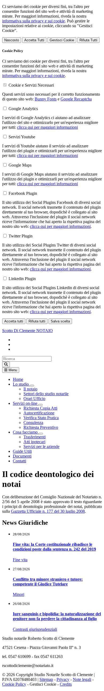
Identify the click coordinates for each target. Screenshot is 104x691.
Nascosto (11, 40)
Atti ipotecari (34, 441)
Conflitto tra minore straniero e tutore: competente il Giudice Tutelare (48, 581)
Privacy (63, 679)
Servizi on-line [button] (25, 403)
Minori (18, 594)
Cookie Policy (14, 684)
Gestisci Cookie (62, 40)
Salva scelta (60, 321)
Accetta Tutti (34, 40)
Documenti (22, 456)
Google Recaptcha (76, 99)
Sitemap (46, 679)
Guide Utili (22, 451)
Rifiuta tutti (37, 321)
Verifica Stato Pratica (41, 417)
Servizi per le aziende (41, 446)
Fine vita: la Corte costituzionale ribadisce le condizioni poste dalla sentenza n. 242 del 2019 (54, 546)
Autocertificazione (38, 413)
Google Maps (20, 165)
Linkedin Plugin (22, 278)
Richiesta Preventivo (40, 427)
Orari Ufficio (34, 398)
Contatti (19, 461)
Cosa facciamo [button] (26, 432)
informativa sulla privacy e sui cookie (33, 21)
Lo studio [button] (21, 384)
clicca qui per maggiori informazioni (47, 127)
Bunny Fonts (46, 99)
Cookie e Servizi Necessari (31, 85)
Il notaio (30, 389)
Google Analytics (23, 108)
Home (18, 379)
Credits (66, 684)
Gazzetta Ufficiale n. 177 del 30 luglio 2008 (48, 511)
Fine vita (20, 559)
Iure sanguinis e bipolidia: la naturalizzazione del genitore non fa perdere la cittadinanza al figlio (57, 616)
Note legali (82, 679)
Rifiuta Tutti (88, 40)
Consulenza (33, 422)
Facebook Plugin (23, 193)
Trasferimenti (34, 437)
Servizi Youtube (22, 137)
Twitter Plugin (21, 236)
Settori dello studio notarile (46, 393)
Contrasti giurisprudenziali (35, 629)
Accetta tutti (13, 321)
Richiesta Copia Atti (40, 408)
